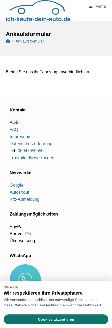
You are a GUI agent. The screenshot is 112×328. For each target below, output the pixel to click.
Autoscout (19, 192)
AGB (14, 122)
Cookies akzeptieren (56, 319)
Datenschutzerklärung (31, 143)
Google (16, 185)
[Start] (8, 41)
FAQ (14, 129)
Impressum (21, 136)
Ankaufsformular (30, 41)
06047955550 (30, 150)
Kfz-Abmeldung (24, 199)
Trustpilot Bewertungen (32, 157)
